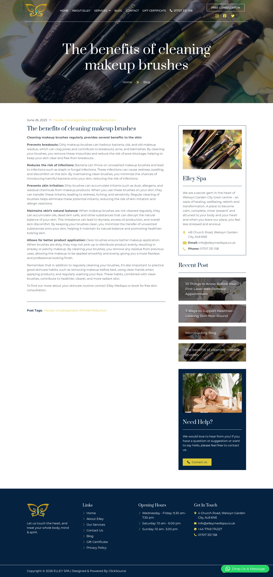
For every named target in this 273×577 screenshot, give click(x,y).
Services (100, 10)
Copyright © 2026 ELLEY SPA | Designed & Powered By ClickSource (76, 571)
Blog (118, 10)
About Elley (81, 10)
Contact (132, 10)
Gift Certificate (154, 10)
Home (64, 10)
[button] (102, 11)
